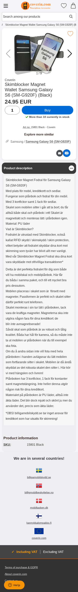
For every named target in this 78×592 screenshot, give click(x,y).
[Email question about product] (59, 153)
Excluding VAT (53, 552)
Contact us (11, 580)
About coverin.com (16, 573)
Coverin (10, 80)
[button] (69, 54)
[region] (39, 168)
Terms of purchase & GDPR (21, 567)
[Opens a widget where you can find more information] (14, 585)
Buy (47, 110)
